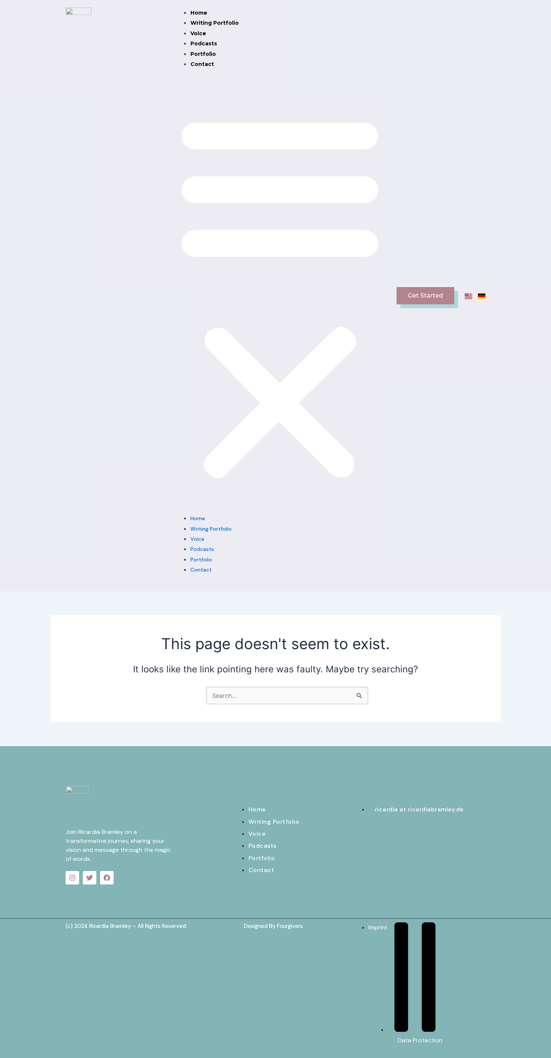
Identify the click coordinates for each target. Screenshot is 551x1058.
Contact (202, 64)
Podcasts (203, 43)
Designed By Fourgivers (273, 926)
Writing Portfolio (214, 22)
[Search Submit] (359, 696)
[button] (279, 295)
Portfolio (203, 54)
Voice (198, 33)
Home (198, 12)
